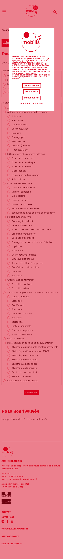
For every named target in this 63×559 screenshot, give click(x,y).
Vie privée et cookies (31, 104)
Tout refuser (31, 92)
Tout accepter (31, 85)
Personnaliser (31, 98)
